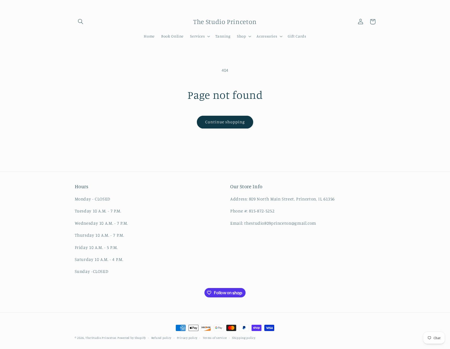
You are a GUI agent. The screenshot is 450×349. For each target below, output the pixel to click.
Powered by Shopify (131, 338)
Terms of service (215, 338)
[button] (81, 22)
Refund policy (161, 338)
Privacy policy (187, 338)
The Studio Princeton (100, 338)
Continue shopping (225, 121)
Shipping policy (243, 338)
